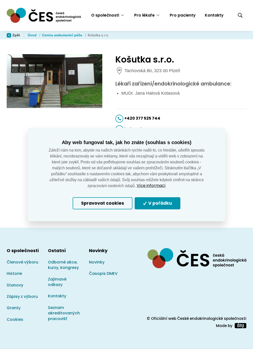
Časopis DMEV (103, 273)
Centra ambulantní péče (62, 35)
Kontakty (214, 15)
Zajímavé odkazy (57, 281)
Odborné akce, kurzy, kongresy (63, 264)
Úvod (33, 35)
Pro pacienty (183, 15)
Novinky (97, 262)
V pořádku (159, 203)
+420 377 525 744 (142, 118)
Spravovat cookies (102, 203)
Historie (14, 273)
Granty (14, 308)
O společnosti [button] (105, 15)
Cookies (15, 319)
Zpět (16, 35)
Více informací (151, 185)
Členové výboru (22, 262)
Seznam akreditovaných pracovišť (64, 313)
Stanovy (15, 285)
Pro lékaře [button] (144, 15)
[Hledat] (240, 15)
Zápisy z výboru (22, 296)
